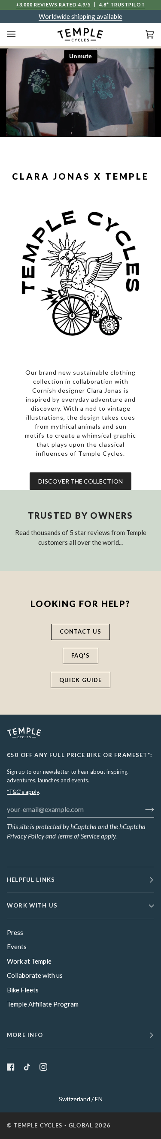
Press (15, 932)
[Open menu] (20, 34)
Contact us (81, 631)
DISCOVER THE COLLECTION (80, 481)
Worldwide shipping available (80, 16)
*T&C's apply (23, 791)
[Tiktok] (27, 1067)
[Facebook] (11, 1067)
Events (17, 946)
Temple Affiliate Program (43, 1004)
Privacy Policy (25, 836)
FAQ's (80, 655)
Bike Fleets (23, 990)
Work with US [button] (32, 905)
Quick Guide (80, 679)
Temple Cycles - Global (53, 1125)
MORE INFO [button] (25, 1034)
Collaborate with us (35, 975)
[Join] (142, 809)
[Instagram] (43, 1067)
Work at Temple (29, 961)
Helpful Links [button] (31, 879)
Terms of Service (78, 836)
